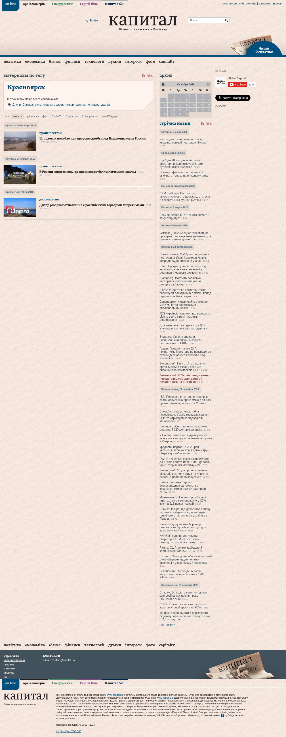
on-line (10, 4)
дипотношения (44, 104)
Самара (28, 104)
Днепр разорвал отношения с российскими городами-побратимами (91, 205)
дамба (105, 104)
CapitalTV (167, 61)
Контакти (264, 3)
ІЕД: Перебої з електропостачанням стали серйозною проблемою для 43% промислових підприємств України (186, 400)
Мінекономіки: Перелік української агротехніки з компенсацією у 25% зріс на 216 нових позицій (183, 501)
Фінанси (72, 61)
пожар (69, 104)
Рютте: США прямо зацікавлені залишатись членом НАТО (181, 549)
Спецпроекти (62, 4)
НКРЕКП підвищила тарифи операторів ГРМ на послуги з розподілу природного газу (179, 539)
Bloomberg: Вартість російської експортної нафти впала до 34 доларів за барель (181, 281)
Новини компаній (233, 3)
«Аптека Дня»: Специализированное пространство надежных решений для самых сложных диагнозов (185, 236)
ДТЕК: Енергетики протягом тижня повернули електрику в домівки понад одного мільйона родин (185, 293)
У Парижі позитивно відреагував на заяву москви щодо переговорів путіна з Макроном (186, 438)
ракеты (80, 104)
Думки (114, 61)
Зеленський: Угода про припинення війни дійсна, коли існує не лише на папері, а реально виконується (184, 474)
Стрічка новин (175, 123)
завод (60, 104)
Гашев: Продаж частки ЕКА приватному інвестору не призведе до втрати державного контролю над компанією (185, 353)
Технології (94, 61)
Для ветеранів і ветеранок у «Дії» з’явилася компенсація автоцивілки (183, 327)
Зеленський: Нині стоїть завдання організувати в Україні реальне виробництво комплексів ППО (183, 367)
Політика (12, 61)
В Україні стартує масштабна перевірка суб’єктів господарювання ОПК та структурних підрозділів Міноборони (184, 416)
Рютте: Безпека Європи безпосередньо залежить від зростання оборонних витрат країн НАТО (183, 487)
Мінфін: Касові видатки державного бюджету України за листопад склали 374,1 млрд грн (185, 616)
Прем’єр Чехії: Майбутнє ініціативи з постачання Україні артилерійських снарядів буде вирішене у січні (184, 257)
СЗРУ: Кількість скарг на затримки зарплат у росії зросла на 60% (183, 606)
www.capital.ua (115, 694)
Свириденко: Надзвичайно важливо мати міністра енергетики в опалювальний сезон (184, 305)
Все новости (167, 625)
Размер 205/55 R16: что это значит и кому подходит (184, 216)
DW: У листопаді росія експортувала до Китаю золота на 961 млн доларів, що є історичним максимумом (185, 462)
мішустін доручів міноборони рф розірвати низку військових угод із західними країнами (183, 527)
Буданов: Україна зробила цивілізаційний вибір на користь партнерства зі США (181, 340)
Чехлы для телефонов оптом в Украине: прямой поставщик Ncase (183, 141)
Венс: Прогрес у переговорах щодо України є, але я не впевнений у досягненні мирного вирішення (183, 269)
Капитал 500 (114, 4)
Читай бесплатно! (264, 50)
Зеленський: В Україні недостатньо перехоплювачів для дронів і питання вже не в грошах (185, 378)
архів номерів (34, 4)
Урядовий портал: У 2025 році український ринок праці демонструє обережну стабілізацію (184, 450)
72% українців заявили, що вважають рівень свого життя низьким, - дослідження (185, 317)
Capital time (89, 4)
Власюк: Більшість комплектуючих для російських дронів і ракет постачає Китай (183, 596)
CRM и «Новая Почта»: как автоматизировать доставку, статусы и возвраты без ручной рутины (185, 197)
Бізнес (55, 61)
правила (277, 3)
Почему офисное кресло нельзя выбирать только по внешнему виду (184, 174)
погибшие (93, 104)
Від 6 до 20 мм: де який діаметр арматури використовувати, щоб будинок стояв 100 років (181, 164)
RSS (150, 75)
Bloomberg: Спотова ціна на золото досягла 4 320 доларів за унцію (183, 428)
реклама (251, 3)
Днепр (17, 104)
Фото (150, 61)
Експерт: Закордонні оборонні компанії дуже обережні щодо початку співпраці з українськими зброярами (186, 559)
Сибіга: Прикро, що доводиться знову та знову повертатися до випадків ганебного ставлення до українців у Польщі (185, 513)
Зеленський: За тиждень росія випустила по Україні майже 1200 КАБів (182, 574)
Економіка (35, 61)
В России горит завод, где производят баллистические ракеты (87, 171)
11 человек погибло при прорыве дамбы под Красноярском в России (92, 138)
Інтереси (133, 61)
